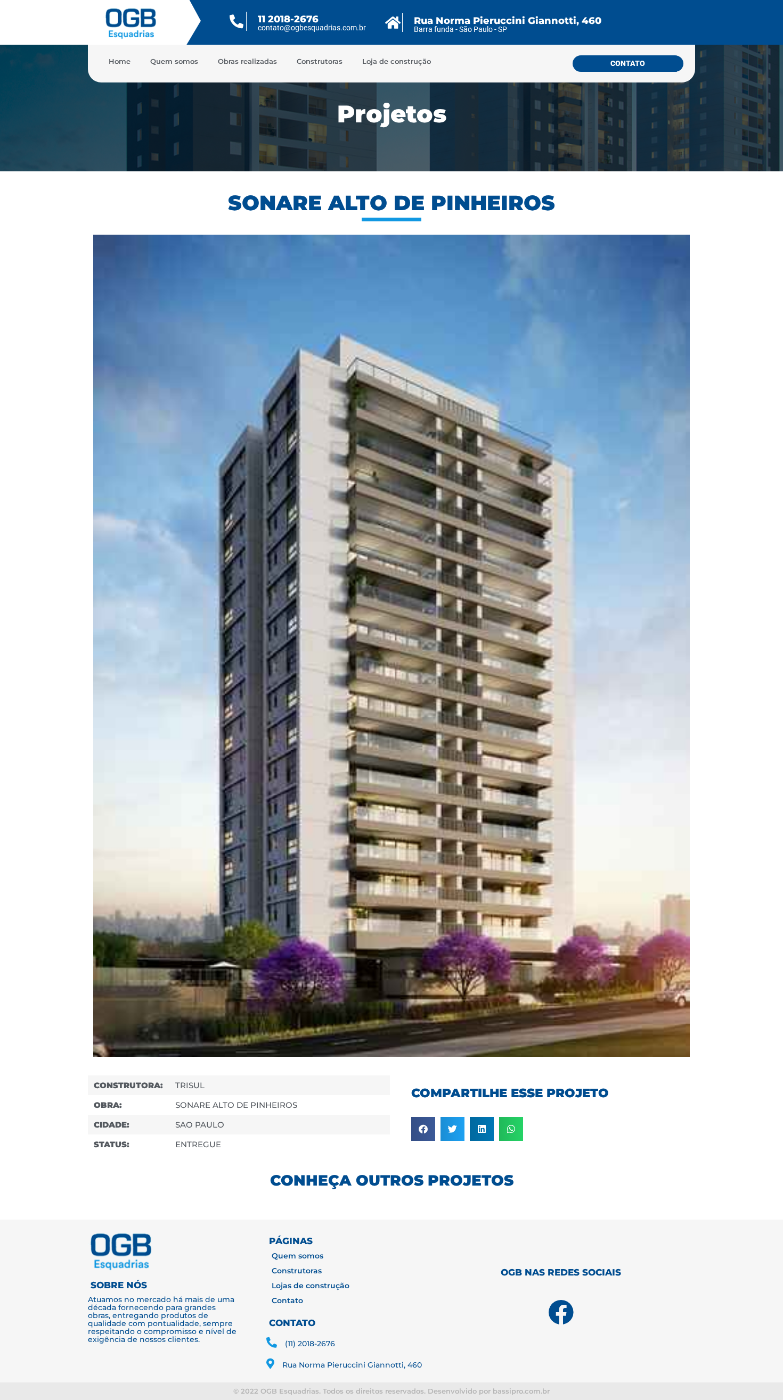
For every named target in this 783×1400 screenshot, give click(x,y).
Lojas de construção (310, 1285)
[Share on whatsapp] (511, 1129)
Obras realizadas (247, 61)
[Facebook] (560, 1312)
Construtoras (319, 61)
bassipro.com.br (521, 1391)
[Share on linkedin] (482, 1129)
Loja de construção (396, 61)
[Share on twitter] (452, 1129)
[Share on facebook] (423, 1129)
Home (119, 61)
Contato (287, 1300)
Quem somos (174, 61)
